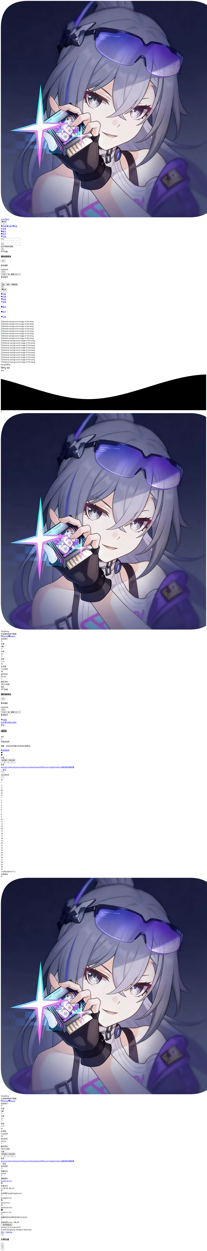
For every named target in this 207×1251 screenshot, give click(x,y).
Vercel (59, 767)
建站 (64, 767)
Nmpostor (25, 767)
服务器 (68, 767)
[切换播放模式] (4, 274)
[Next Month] (2, 777)
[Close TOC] (2, 1244)
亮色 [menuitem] (3, 284)
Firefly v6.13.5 (6, 1181)
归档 (5, 720)
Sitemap (9, 1232)
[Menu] (2, 287)
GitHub (5, 636)
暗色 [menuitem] (8, 284)
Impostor (17, 767)
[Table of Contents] (2, 1234)
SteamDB (39, 767)
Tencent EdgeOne (50, 767)
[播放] (12, 274)
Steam (12, 636)
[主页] (2, 720)
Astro (11, 767)
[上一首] (8, 274)
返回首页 (6, 750)
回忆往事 (13, 722)
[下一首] (16, 274)
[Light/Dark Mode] (2, 282)
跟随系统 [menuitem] (14, 284)
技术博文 (5, 722)
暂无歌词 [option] (4, 277)
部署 (72, 767)
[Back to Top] (2, 1249)
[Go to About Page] (103, 520)
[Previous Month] (2, 772)
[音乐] (2, 249)
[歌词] (3, 261)
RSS (2, 1232)
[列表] (19, 274)
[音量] (3, 272)
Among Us (5, 767)
